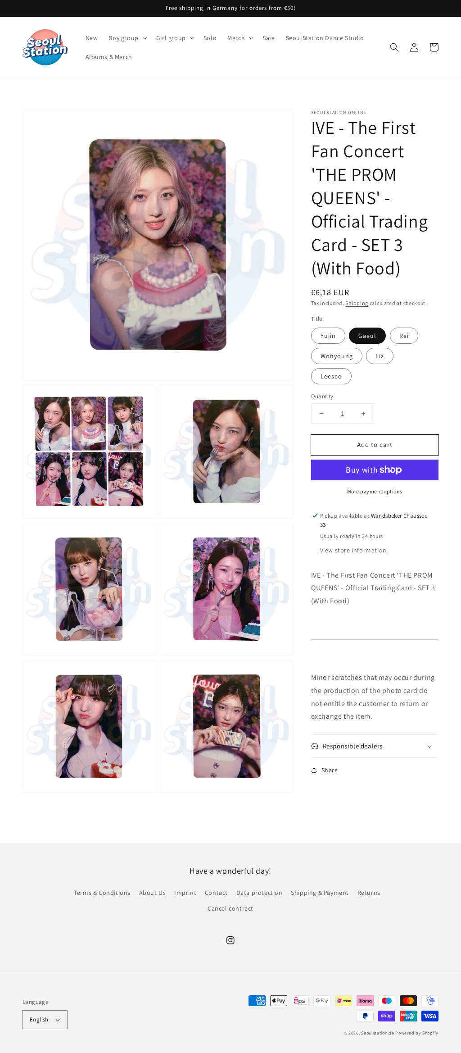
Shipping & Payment (320, 893)
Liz (379, 356)
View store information (353, 550)
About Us (152, 893)
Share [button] (329, 770)
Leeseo (331, 376)
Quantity (322, 396)
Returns (368, 893)
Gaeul (367, 336)
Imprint (185, 893)
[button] (126, 37)
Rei (404, 336)
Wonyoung (337, 356)
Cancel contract (230, 908)
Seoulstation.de (377, 1033)
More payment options (374, 491)
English (39, 1019)
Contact (216, 893)
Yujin (328, 336)
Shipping (356, 303)
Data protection (259, 893)
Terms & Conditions (102, 893)
